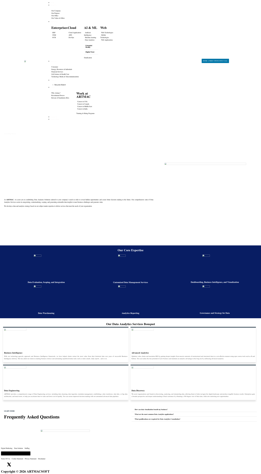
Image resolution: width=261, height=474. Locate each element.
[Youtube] (20, 464)
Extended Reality (89, 46)
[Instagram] (14, 464)
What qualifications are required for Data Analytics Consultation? (157, 419)
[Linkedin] (3, 464)
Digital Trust (90, 52)
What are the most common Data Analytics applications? (154, 414)
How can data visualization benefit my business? (151, 409)
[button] (91, 46)
